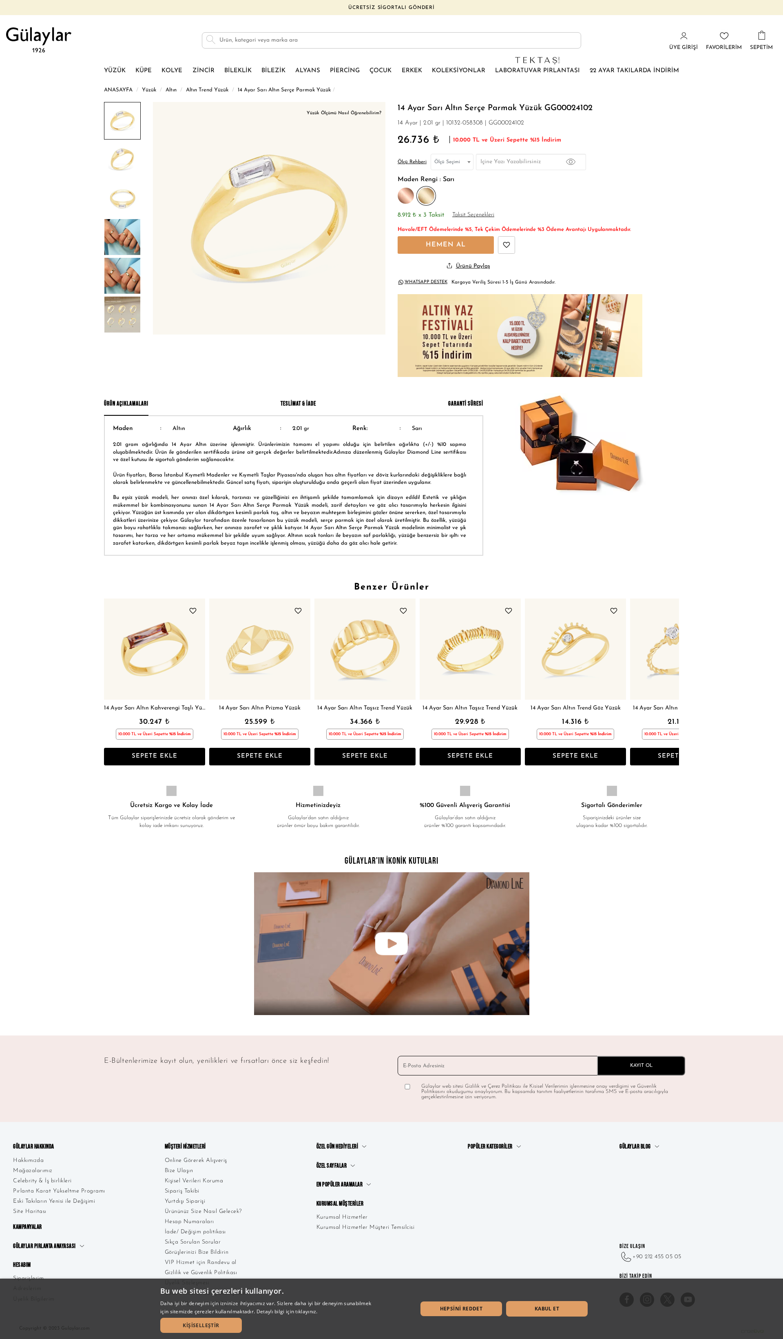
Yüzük (115, 71)
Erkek (412, 71)
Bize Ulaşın (179, 1171)
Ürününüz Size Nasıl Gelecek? (203, 1211)
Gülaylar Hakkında (33, 1147)
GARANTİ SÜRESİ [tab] (465, 404)
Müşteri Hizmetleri (185, 1147)
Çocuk (380, 71)
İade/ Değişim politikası (195, 1232)
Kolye (171, 71)
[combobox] (452, 162)
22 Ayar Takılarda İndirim (634, 71)
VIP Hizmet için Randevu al (201, 1262)
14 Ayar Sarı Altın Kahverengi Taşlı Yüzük (154, 708)
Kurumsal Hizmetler (342, 1217)
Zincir (203, 71)
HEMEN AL (446, 245)
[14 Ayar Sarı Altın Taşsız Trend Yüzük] (365, 649)
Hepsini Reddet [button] (461, 1308)
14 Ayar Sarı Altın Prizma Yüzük (260, 708)
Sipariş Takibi (182, 1191)
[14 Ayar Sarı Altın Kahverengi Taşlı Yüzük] (154, 649)
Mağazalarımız (33, 1171)
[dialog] (391, 1309)
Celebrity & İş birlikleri (42, 1181)
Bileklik (238, 71)
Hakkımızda (28, 1160)
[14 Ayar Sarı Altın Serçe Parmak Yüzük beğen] (506, 245)
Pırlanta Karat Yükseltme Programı (59, 1191)
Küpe (143, 71)
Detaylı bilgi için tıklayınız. (287, 1311)
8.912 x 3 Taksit (421, 215)
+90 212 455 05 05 (657, 1257)
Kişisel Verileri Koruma (194, 1181)
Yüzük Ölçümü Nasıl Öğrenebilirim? (344, 113)
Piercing (345, 71)
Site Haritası (29, 1211)
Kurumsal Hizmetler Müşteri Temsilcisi (365, 1227)
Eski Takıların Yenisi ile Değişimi (54, 1201)
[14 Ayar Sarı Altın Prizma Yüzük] (259, 649)
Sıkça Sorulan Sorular (193, 1242)
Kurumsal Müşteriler (340, 1204)
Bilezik (273, 71)
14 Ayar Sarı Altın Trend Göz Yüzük (576, 708)
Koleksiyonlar (458, 71)
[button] (201, 1325)
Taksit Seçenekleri (473, 215)
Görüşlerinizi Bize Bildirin (197, 1252)
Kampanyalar (27, 1227)
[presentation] (112, 682)
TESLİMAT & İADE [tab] (298, 404)
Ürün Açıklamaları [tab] (126, 404)
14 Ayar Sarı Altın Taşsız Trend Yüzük (364, 708)
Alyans (307, 71)
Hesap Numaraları (189, 1222)
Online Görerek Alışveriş (196, 1160)
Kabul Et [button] (547, 1308)
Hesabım (22, 1265)
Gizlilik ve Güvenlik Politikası (201, 1273)
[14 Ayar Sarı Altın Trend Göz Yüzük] (575, 649)
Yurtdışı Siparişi (185, 1201)
